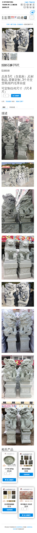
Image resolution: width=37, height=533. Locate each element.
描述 (4, 107)
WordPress (19, 527)
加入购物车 (16, 96)
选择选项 (27, 474)
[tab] (4, 107)
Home (8, 24)
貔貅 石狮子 (19, 101)
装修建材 (20, 24)
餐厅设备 (13, 24)
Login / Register (30, 2)
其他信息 (12, 107)
